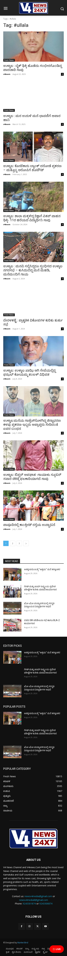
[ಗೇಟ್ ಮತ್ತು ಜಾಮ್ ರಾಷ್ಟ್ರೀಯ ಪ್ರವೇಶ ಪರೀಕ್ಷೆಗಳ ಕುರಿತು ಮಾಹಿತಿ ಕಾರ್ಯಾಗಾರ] (12, 591)
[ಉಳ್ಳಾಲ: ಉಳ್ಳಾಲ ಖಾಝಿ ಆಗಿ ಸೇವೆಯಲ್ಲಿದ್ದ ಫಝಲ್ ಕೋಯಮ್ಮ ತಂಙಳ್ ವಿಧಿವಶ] (33, 351)
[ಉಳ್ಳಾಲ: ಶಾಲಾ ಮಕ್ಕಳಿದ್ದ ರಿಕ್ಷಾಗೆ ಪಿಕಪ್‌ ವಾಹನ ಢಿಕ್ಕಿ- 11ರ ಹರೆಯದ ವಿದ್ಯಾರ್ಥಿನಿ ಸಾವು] (33, 197)
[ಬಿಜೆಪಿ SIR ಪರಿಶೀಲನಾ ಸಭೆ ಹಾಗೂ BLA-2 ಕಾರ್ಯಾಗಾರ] (12, 625)
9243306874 (45, 903)
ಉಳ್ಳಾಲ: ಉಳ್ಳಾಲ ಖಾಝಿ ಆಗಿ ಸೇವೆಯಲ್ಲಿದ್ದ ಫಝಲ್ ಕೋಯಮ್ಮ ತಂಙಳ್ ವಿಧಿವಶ (29, 372)
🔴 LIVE (57, 949)
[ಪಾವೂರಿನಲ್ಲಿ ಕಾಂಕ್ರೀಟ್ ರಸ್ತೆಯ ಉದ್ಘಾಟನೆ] (33, 505)
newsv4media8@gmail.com (33, 900)
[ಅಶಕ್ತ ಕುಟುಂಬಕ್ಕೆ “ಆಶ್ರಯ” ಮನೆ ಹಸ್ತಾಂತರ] (12, 574)
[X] (37, 926)
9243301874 (29, 903)
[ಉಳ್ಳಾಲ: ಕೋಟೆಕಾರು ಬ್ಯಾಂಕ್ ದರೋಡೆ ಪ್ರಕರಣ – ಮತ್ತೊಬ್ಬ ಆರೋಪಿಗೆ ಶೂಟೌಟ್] (33, 147)
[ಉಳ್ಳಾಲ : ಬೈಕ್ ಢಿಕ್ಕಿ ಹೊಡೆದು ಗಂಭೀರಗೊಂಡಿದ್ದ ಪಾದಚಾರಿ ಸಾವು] (33, 46)
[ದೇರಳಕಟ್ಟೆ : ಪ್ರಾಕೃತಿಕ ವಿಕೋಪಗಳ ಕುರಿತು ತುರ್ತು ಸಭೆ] (33, 301)
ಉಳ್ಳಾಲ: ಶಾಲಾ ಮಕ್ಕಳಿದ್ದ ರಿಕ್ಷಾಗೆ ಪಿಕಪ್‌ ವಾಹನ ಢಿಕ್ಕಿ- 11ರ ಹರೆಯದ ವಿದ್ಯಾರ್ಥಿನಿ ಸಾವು (31, 218)
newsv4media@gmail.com (38, 896)
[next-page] (26, 543)
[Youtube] (45, 926)
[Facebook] (21, 926)
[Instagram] (29, 926)
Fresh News (9, 60)
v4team (6, 74)
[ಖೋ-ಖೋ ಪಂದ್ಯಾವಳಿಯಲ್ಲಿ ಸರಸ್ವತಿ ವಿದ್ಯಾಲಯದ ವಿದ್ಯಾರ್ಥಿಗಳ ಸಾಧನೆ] (12, 608)
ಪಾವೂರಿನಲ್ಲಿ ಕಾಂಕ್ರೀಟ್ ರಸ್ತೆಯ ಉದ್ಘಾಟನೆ (29, 525)
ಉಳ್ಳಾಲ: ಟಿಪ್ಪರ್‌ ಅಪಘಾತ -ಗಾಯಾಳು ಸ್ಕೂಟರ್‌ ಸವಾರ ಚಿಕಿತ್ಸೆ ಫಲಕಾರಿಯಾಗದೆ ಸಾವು (32, 477)
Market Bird (22, 942)
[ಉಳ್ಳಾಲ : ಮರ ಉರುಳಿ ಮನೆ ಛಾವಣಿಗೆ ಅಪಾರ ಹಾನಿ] (33, 96)
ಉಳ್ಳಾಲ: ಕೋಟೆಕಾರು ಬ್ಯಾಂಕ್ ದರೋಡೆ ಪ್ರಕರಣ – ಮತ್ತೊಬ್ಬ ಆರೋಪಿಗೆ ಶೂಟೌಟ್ (32, 168)
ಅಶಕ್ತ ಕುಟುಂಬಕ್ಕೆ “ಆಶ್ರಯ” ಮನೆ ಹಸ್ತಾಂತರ (42, 569)
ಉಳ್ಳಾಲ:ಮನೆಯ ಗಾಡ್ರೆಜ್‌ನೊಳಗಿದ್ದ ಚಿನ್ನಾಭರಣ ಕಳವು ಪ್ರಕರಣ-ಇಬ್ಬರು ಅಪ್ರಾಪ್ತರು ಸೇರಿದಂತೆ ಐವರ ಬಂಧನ (32, 425)
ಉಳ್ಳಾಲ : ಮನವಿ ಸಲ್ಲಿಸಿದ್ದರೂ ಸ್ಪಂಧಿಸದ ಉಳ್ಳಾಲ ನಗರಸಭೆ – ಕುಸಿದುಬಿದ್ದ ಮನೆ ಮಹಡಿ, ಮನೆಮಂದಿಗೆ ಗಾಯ (32, 270)
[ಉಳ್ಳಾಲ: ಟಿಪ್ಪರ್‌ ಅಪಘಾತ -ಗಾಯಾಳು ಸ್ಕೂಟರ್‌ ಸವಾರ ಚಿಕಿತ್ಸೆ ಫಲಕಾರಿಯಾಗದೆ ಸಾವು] (33, 455)
